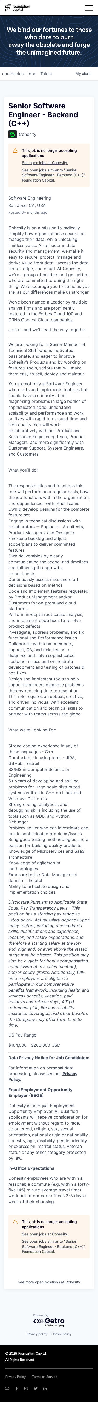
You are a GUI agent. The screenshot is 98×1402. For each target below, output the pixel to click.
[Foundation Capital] (17, 8)
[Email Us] (7, 1388)
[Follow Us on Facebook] (16, 1388)
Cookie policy (61, 1334)
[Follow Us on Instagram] (26, 1388)
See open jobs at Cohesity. (45, 162)
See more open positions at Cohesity (49, 1282)
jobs (32, 73)
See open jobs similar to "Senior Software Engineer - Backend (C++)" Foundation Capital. (53, 175)
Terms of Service (44, 1377)
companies (13, 73)
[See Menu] (89, 9)
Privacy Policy (15, 1377)
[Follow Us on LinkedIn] (45, 1388)
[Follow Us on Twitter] (35, 1388)
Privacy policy (36, 1334)
